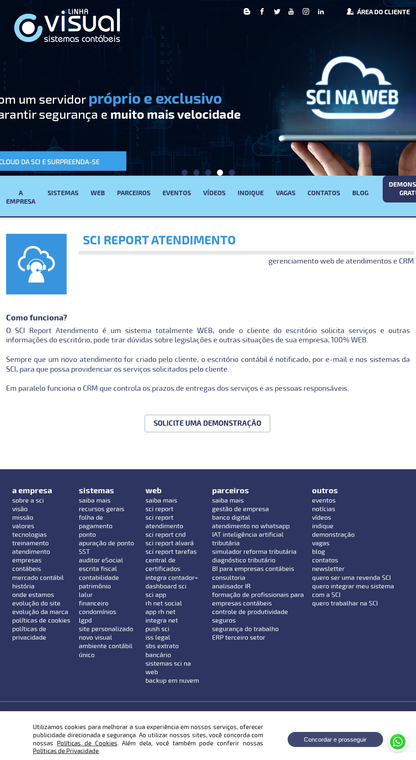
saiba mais (94, 501)
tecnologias (29, 535)
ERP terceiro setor (238, 638)
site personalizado (106, 629)
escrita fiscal (98, 569)
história (23, 586)
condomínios (97, 612)
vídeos (321, 518)
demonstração (333, 535)
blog (318, 552)
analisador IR (231, 586)
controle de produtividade (250, 612)
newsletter (328, 569)
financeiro (93, 603)
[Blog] (247, 12)
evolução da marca (40, 612)
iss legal (157, 638)
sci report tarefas (171, 552)
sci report (159, 509)
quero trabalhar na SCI (345, 603)
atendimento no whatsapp (251, 526)
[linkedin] (321, 12)
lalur (86, 595)
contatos (325, 560)
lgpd (85, 620)
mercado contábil (38, 578)
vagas (320, 543)
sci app (155, 595)
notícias (323, 509)
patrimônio (95, 586)
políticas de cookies (41, 620)
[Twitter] (277, 12)
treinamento (30, 543)
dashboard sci (165, 586)
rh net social (163, 603)
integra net (161, 620)
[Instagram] (306, 12)
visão (20, 509)
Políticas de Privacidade (66, 751)
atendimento (31, 552)
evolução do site (36, 603)
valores (23, 526)
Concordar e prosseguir (335, 739)
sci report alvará (169, 543)
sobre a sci (28, 501)
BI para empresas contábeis (253, 569)
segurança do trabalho (245, 629)
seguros (224, 620)
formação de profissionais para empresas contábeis (258, 599)
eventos (324, 501)
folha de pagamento (96, 522)
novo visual (95, 638)
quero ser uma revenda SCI (351, 578)
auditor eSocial (101, 560)
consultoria (228, 578)
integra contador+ (171, 578)
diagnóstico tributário (243, 560)
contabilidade (99, 578)
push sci (157, 629)
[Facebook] (262, 12)
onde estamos (33, 595)
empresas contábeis (26, 564)
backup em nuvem (172, 681)
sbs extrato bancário (162, 650)
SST (84, 552)
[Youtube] (291, 12)
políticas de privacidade (29, 633)
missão (22, 518)
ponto (87, 535)
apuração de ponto (106, 543)
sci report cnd (165, 535)
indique (323, 526)
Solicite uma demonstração (207, 423)
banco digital (231, 518)
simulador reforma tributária (254, 552)
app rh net (160, 612)
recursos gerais (101, 509)
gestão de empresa (240, 509)
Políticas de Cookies (87, 743)
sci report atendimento (164, 522)
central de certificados (162, 564)
